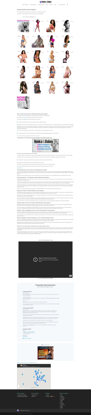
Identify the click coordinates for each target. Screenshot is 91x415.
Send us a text (50, 396)
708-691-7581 (25, 336)
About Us (33, 396)
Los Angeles (62, 397)
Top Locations (62, 4)
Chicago (61, 396)
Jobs (55, 4)
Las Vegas (62, 399)
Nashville (62, 403)
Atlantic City (62, 404)
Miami (61, 402)
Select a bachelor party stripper (29, 331)
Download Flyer (19, 167)
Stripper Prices (41, 4)
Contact (51, 4)
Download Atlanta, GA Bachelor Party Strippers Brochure (27, 362)
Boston (61, 407)
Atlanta (61, 400)
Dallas (61, 406)
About (47, 4)
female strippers (24, 117)
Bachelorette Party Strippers (22, 396)
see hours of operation (27, 338)
